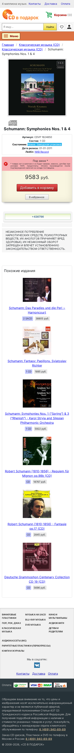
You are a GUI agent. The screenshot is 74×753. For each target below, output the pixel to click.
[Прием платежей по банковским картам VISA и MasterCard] (40, 685)
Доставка (51, 3)
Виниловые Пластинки (9, 616)
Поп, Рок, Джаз (11, 623)
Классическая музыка (11, 630)
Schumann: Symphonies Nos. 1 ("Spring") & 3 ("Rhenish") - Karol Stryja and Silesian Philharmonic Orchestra (37, 418)
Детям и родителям (56, 630)
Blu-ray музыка (35, 619)
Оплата (65, 3)
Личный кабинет (69, 27)
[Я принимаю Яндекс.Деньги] (60, 685)
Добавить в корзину (37, 188)
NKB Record (42, 151)
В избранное (36, 197)
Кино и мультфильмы (58, 616)
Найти (50, 27)
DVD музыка (33, 624)
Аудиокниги (56, 623)
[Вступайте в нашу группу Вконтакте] (37, 665)
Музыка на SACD (35, 614)
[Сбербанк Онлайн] (20, 685)
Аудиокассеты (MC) (14, 640)
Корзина (63, 15)
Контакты (35, 3)
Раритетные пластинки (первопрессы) (26, 645)
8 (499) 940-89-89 (52, 729)
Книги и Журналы (13, 650)
